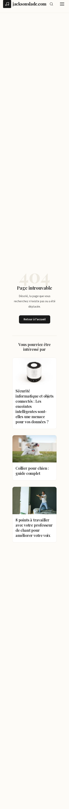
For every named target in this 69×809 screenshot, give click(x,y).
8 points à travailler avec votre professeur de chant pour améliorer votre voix (34, 527)
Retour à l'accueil (35, 319)
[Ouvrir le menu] (62, 4)
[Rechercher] (51, 4)
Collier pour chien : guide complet (32, 470)
